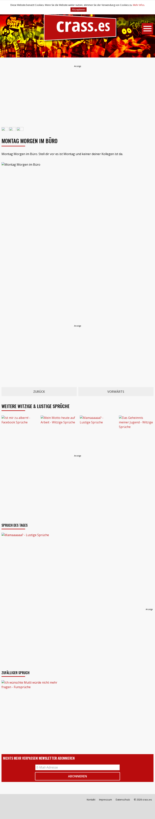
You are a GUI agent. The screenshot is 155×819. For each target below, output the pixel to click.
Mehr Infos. (139, 5)
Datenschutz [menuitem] (123, 799)
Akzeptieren (78, 9)
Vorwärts (115, 392)
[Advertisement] (77, 94)
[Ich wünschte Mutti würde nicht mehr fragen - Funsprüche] (77, 712)
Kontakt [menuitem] (91, 799)
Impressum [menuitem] (105, 799)
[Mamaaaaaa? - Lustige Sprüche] (97, 432)
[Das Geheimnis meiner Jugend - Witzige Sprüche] (136, 432)
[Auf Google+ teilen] (20, 130)
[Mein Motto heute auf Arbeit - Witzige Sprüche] (58, 432)
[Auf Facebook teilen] (5, 130)
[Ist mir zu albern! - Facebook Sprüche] (19, 432)
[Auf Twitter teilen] (12, 130)
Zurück (39, 392)
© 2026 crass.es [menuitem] (143, 799)
